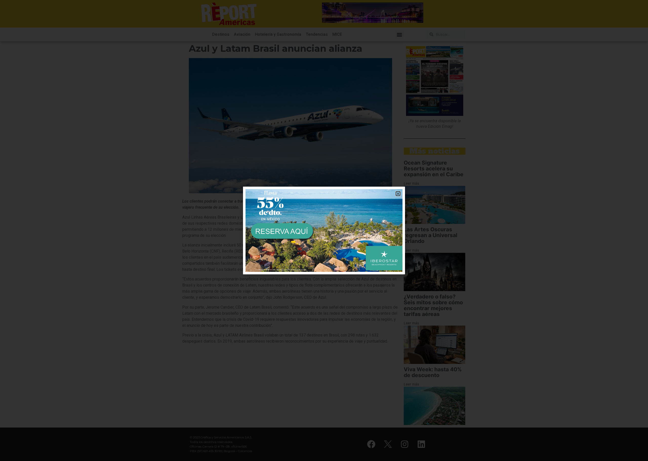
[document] (324, 230)
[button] (398, 194)
